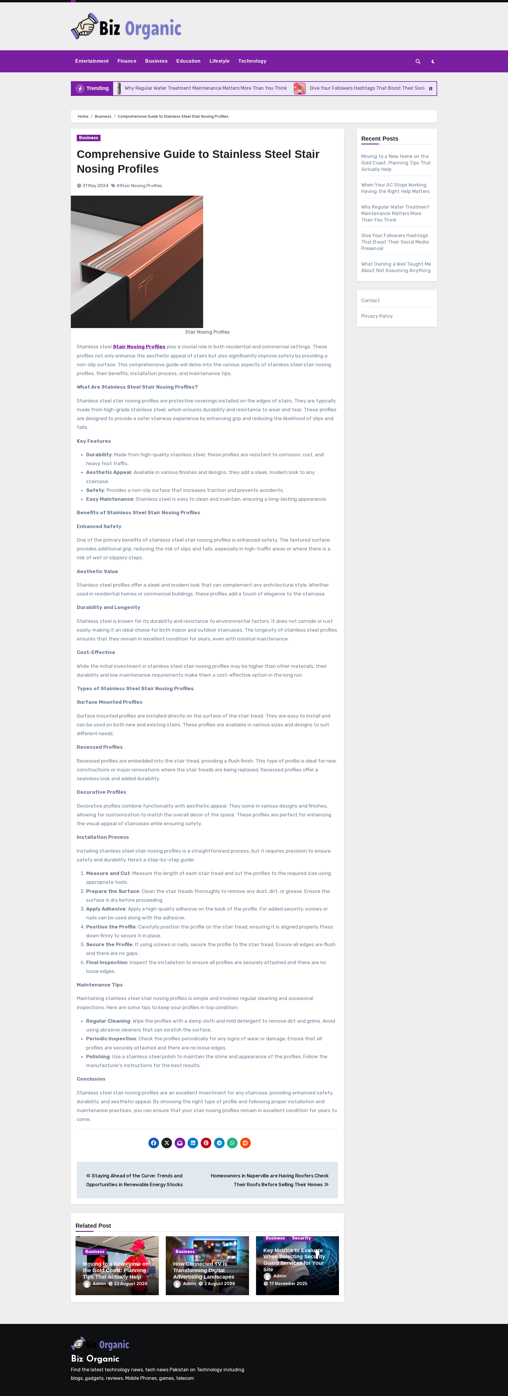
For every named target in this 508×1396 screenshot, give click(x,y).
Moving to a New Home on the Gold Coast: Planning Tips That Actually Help (116, 1270)
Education (188, 61)
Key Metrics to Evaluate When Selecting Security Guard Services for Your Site (294, 1259)
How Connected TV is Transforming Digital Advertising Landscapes (203, 1270)
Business (156, 61)
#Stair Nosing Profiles (139, 185)
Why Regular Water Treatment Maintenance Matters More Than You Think (395, 213)
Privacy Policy (377, 316)
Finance (127, 61)
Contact (370, 300)
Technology (252, 61)
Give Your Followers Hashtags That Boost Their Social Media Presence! (395, 242)
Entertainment (92, 61)
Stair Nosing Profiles (139, 347)
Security (301, 1238)
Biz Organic (95, 1359)
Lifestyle (220, 61)
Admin (99, 1283)
